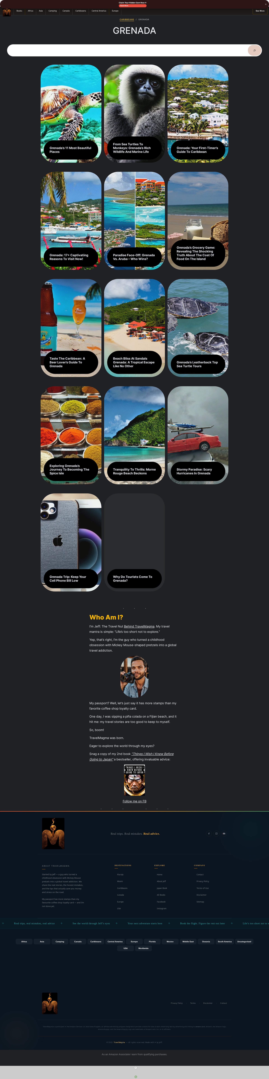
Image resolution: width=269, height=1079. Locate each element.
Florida (119, 874)
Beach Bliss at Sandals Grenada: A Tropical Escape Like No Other (134, 362)
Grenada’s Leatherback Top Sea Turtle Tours (197, 364)
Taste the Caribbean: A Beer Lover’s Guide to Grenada (67, 362)
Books (19, 11)
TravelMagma (119, 1042)
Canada (66, 11)
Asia (41, 11)
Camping (52, 11)
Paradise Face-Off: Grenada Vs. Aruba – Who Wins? (134, 257)
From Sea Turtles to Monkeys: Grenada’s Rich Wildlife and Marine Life (132, 148)
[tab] (24, 941)
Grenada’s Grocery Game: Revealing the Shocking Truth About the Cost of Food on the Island (196, 253)
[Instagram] (216, 833)
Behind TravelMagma (139, 626)
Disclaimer (200, 895)
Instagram (160, 908)
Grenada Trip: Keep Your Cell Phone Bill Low (68, 578)
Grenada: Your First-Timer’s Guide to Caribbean (197, 150)
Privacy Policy (201, 881)
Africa (30, 11)
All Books (159, 895)
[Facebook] (209, 833)
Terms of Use (201, 888)
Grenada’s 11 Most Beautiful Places (70, 150)
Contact (199, 874)
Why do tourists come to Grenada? (132, 578)
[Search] (254, 50)
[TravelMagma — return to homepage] (53, 833)
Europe (115, 11)
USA (118, 908)
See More (260, 11)
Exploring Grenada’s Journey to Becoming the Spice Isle (69, 469)
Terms (193, 1003)
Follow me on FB (134, 801)
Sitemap (199, 901)
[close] (135, 1067)
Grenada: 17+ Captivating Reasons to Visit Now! (69, 257)
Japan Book (160, 888)
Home (158, 874)
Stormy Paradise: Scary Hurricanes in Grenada (194, 471)
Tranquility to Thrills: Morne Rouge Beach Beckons (134, 471)
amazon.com (200, 1026)
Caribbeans (80, 11)
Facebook (159, 901)
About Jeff (160, 881)
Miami (119, 881)
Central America (99, 11)
